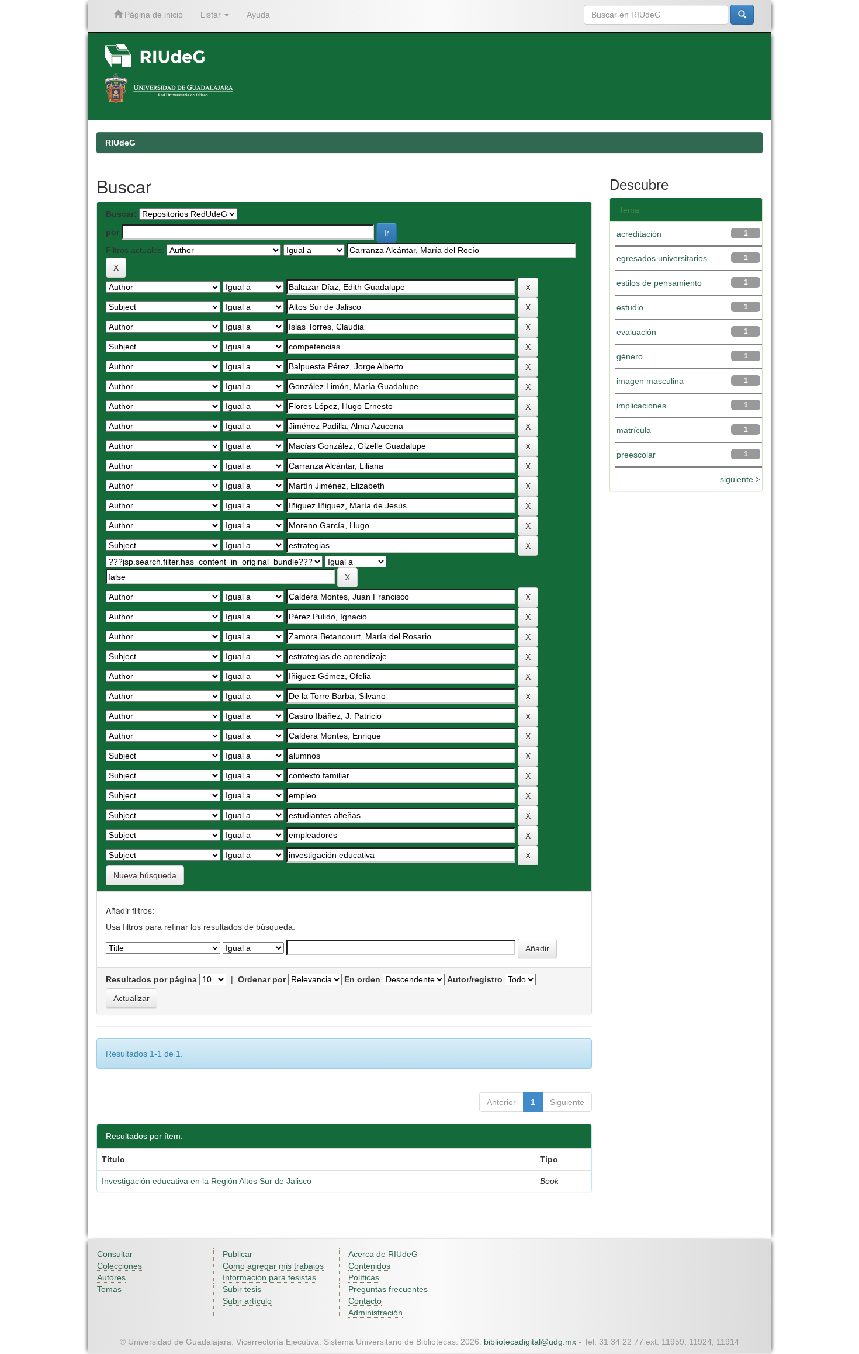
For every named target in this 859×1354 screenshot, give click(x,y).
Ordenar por (262, 979)
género (629, 356)
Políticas (363, 1277)
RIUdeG (120, 142)
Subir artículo (247, 1300)
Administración (375, 1312)
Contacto (365, 1300)
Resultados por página (151, 979)
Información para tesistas (269, 1277)
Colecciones (119, 1265)
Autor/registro (475, 979)
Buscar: (121, 214)
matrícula (633, 430)
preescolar (636, 454)
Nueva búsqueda (144, 875)
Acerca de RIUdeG (383, 1254)
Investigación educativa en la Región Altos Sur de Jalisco (206, 1181)
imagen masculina (650, 381)
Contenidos (369, 1265)
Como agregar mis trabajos (273, 1265)
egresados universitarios (661, 258)
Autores (111, 1277)
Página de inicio (152, 14)
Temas (109, 1289)
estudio (629, 307)
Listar (211, 14)
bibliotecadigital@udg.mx (530, 1341)
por (112, 232)
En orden (362, 979)
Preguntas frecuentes (388, 1289)
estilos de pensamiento (659, 283)
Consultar (115, 1254)
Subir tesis (242, 1289)
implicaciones (641, 405)
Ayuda (258, 14)
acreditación (638, 233)
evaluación (636, 332)
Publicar (237, 1254)
